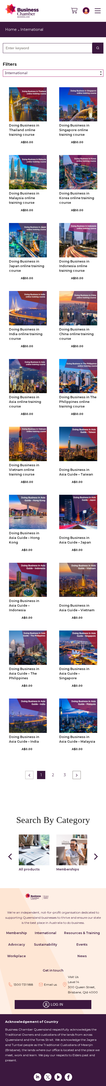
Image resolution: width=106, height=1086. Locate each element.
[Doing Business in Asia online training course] (28, 376)
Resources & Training (82, 933)
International (31, 29)
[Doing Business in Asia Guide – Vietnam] (78, 580)
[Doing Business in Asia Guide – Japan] (78, 512)
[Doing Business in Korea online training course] (78, 172)
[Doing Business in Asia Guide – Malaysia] (78, 716)
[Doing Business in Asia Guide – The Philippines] (28, 648)
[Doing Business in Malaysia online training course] (28, 172)
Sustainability (45, 944)
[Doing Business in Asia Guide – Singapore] (78, 648)
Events (81, 944)
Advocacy (16, 944)
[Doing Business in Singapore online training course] (78, 104)
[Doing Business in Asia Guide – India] (28, 716)
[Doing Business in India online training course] (28, 308)
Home (11, 29)
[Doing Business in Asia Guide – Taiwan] (78, 444)
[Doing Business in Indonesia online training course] (78, 240)
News (82, 956)
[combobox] (46, 48)
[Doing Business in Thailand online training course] (28, 104)
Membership (16, 933)
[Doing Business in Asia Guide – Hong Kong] (28, 512)
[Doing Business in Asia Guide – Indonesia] (28, 580)
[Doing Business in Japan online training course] (28, 240)
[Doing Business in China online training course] (78, 308)
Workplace (16, 956)
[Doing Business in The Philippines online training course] (78, 376)
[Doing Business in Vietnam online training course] (28, 444)
